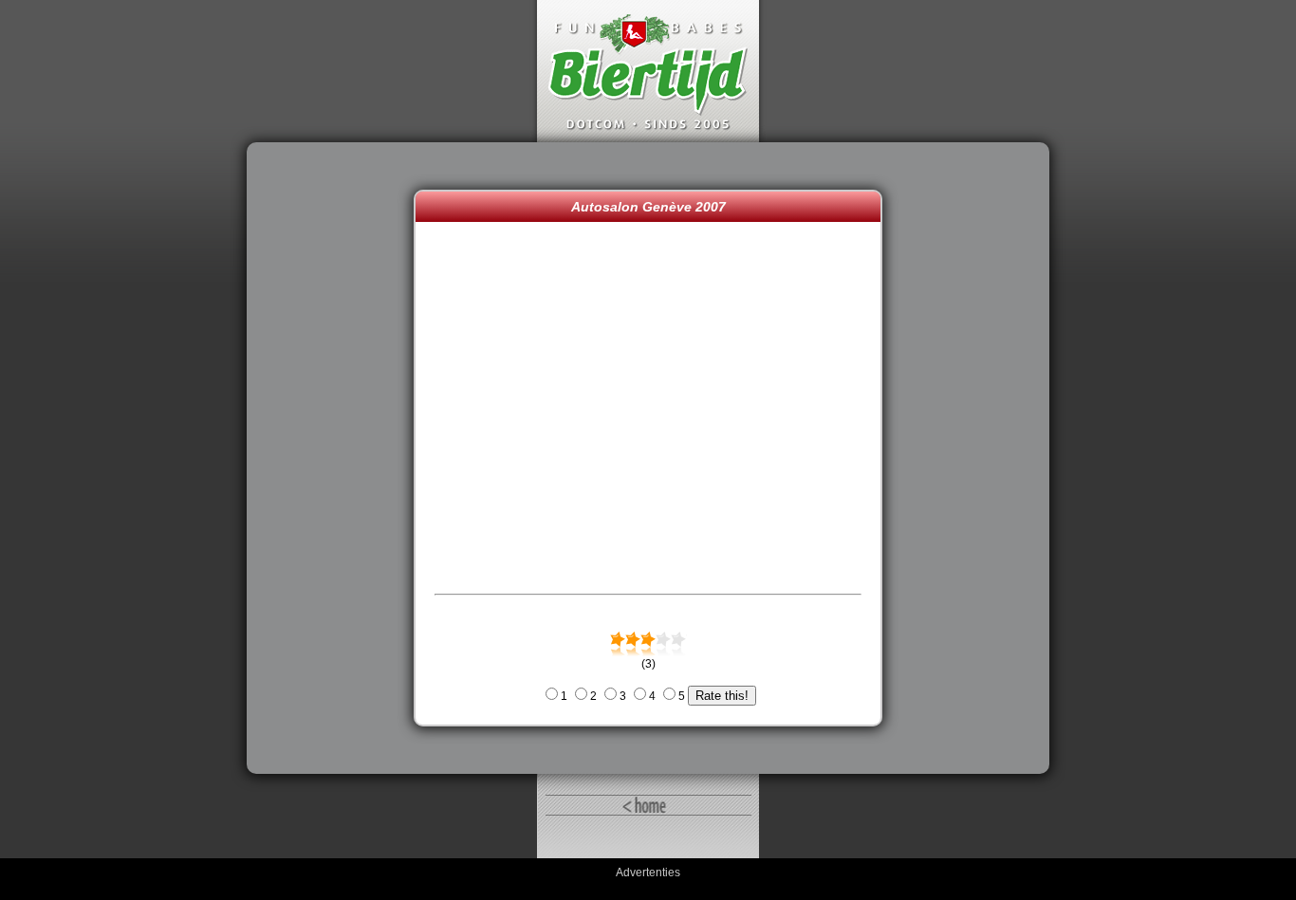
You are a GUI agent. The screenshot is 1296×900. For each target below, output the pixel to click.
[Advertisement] (335, 458)
